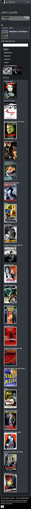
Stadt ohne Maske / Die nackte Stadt (14, 368)
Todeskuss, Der (8, 162)
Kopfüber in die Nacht (18, 31)
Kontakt (6, 62)
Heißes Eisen (8, 474)
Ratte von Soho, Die (9, 285)
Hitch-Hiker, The (8, 326)
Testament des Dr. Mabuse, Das (13, 348)
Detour (6, 203)
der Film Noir (10, 2)
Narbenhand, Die (9, 265)
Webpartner (7, 56)
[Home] (3, 2)
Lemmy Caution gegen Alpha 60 (13, 245)
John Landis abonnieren (8, 41)
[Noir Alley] (16, 70)
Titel (10, 28)
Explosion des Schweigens (12, 182)
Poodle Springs (8, 141)
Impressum (7, 59)
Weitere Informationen (6, 503)
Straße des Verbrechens (11, 410)
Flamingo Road (8, 81)
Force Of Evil (7, 225)
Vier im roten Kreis (9, 101)
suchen (6, 49)
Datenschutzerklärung (10, 65)
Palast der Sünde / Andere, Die (12, 432)
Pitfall (5, 389)
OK (2, 506)
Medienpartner (8, 52)
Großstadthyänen (9, 306)
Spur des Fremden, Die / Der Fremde (14, 121)
